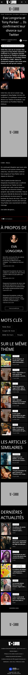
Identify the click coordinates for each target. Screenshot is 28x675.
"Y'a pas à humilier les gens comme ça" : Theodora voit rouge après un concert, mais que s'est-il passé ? (19, 475)
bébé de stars (7, 335)
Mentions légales (13, 651)
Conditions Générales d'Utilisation (8, 648)
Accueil (2, 14)
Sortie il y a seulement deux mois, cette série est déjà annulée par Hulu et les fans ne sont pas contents (19, 544)
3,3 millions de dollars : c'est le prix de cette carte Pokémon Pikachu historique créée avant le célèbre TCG (19, 574)
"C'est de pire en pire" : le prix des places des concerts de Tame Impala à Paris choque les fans (19, 558)
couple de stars (8, 331)
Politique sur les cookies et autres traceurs (13, 653)
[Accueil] (11, 2)
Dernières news (8, 14)
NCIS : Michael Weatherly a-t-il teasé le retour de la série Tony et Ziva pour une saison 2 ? (19, 403)
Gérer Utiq (12, 661)
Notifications (6, 661)
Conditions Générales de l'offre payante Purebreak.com (13, 659)
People (20, 335)
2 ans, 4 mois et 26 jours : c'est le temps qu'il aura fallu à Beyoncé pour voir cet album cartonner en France (19, 601)
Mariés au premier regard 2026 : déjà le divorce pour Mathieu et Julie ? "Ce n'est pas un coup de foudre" (19, 389)
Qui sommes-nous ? (21, 648)
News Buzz (6, 327)
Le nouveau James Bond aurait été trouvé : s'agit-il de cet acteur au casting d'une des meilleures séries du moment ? (19, 587)
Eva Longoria (16, 14)
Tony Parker (12, 95)
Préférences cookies (20, 661)
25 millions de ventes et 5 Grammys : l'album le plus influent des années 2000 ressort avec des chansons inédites (19, 531)
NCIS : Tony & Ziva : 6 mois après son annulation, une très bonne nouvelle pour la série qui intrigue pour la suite (19, 377)
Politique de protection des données (13, 656)
